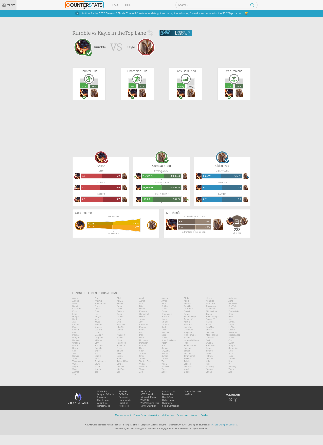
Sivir (97, 353)
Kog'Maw (188, 327)
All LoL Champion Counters (224, 424)
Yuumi (231, 369)
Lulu (74, 332)
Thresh (165, 359)
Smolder (188, 353)
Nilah (119, 340)
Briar (141, 306)
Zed (118, 372)
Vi (229, 364)
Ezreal (164, 311)
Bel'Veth (187, 303)
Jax (230, 319)
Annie (164, 301)
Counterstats (103, 400)
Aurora (120, 303)
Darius (142, 309)
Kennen (98, 327)
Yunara (209, 369)
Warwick (165, 366)
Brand (75, 306)
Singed (187, 351)
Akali (141, 298)
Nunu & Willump (169, 340)
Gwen (142, 316)
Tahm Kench (189, 356)
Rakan (75, 345)
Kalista (209, 322)
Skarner (143, 353)
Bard (164, 303)
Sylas (141, 356)
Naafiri (120, 337)
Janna (142, 319)
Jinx (141, 322)
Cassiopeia (211, 306)
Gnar (230, 314)
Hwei (230, 316)
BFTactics (145, 391)
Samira (165, 348)
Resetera (123, 397)
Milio (164, 335)
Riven (75, 348)
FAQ (115, 5)
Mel (141, 335)
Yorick (186, 369)
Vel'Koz (187, 364)
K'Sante (165, 322)
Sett (74, 351)
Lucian (231, 330)
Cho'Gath (232, 306)
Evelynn (120, 311)
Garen (187, 314)
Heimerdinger (190, 316)
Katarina (165, 324)
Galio (119, 314)
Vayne (97, 364)
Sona (208, 353)
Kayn (74, 327)
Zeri (141, 372)
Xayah (75, 369)
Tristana (187, 359)
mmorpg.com (168, 391)
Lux (118, 332)
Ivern (119, 319)
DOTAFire (123, 394)
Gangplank (144, 314)
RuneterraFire (103, 406)
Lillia (164, 330)
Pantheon (121, 343)
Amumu (75, 301)
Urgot (231, 361)
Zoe (230, 372)
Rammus (99, 345)
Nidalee (76, 340)
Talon (231, 356)
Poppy (164, 343)
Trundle (232, 359)
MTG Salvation (147, 394)
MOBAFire (102, 391)
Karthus (75, 324)
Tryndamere (77, 361)
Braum (120, 306)
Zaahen (75, 372)
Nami (141, 337)
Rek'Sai (142, 345)
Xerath (98, 369)
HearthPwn (167, 397)
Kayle (208, 324)
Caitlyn (165, 306)
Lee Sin (75, 330)
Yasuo (142, 369)
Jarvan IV (188, 319)
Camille (187, 306)
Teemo (120, 359)
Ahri (96, 298)
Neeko (231, 337)
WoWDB (144, 400)
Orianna (76, 343)
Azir (141, 303)
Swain (120, 356)
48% (239, 86)
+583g (181, 86)
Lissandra (188, 330)
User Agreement (123, 414)
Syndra (165, 356)
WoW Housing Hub (149, 403)
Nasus (164, 337)
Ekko (74, 311)
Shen (141, 351)
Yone (164, 369)
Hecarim (165, 316)
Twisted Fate (122, 361)
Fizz (96, 314)
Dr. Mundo (188, 309)
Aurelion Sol (100, 303)
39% (94, 86)
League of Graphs (105, 394)
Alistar (187, 298)
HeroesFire (124, 406)
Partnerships (182, 414)
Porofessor (102, 397)
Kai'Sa (187, 322)
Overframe (167, 403)
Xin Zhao (121, 369)
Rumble (98, 348)
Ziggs (164, 372)
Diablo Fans (168, 400)
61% (84, 86)
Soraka (75, 356)
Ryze (119, 348)
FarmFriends (125, 400)
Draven (231, 309)
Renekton (210, 345)
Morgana (76, 337)
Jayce (97, 322)
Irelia (97, 319)
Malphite (165, 332)
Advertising (154, 414)
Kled (164, 327)
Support (194, 414)
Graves (120, 316)
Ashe (230, 301)
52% (229, 86)
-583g (190, 86)
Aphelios (210, 301)
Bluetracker (167, 394)
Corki (97, 309)
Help (128, 5)
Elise (97, 311)
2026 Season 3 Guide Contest (117, 13)
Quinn (231, 343)
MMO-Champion (148, 406)
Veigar (142, 364)
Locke (209, 330)
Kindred (143, 327)
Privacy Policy (139, 414)
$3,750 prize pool (232, 13)
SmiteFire (123, 391)
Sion (230, 351)
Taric (74, 359)
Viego (75, 366)
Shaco (98, 351)
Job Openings (168, 414)
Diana (164, 309)
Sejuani (187, 348)
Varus (75, 364)
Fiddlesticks (211, 311)
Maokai (75, 335)
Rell (163, 345)
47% (142, 86)
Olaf (208, 340)
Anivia (120, 301)
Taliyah (209, 356)
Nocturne (143, 340)
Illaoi (74, 319)
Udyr (208, 361)
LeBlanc (232, 327)
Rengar (231, 345)
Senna (209, 348)
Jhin (119, 322)
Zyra (74, 374)
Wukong (210, 366)
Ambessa (232, 298)
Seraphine (233, 348)
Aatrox (75, 298)
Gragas (75, 316)
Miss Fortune (190, 335)
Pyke (186, 343)
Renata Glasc (190, 345)
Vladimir (120, 366)
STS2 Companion (170, 406)
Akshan (165, 298)
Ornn (97, 343)
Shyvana (166, 351)
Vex (207, 364)
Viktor (97, 366)
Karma (231, 322)
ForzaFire (123, 403)
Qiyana (209, 343)
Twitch (164, 361)
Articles (204, 414)
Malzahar (210, 332)
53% (133, 86)
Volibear (143, 366)
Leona (120, 330)
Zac (96, 372)
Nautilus (210, 337)
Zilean (187, 372)
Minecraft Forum (148, 397)
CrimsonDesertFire (193, 391)
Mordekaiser (234, 335)
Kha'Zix (120, 327)
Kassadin (121, 324)
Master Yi (99, 335)
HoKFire (188, 394)
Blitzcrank (210, 303)
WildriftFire (102, 403)
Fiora (74, 314)
